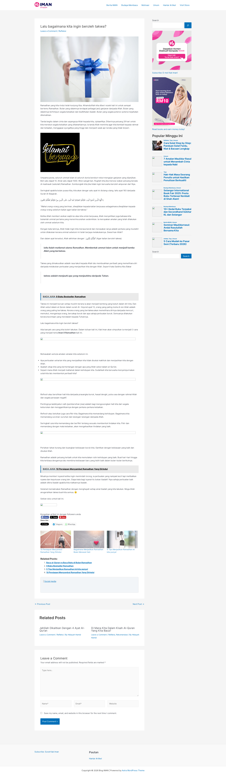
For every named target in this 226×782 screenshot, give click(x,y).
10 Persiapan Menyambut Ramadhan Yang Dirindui (70, 572)
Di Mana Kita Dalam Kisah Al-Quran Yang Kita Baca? (113, 629)
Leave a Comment (48, 31)
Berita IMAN (111, 5)
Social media (50, 581)
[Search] (187, 25)
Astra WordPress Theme (133, 770)
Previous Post (42, 604)
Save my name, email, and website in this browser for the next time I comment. (80, 713)
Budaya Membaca (129, 5)
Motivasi (145, 5)
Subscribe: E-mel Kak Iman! (165, 72)
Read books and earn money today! (168, 129)
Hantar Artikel (169, 5)
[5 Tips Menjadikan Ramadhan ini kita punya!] (122, 539)
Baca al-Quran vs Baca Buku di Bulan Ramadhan (69, 562)
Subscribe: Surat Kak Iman (47, 752)
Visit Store (185, 5)
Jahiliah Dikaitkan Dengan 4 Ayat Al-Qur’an (62, 629)
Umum (156, 5)
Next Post (138, 604)
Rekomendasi (122, 635)
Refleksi (62, 31)
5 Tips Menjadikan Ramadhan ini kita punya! (67, 569)
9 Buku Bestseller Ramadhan (60, 566)
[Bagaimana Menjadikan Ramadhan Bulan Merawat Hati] (89, 539)
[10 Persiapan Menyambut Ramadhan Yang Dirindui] (55, 539)
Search (155, 20)
